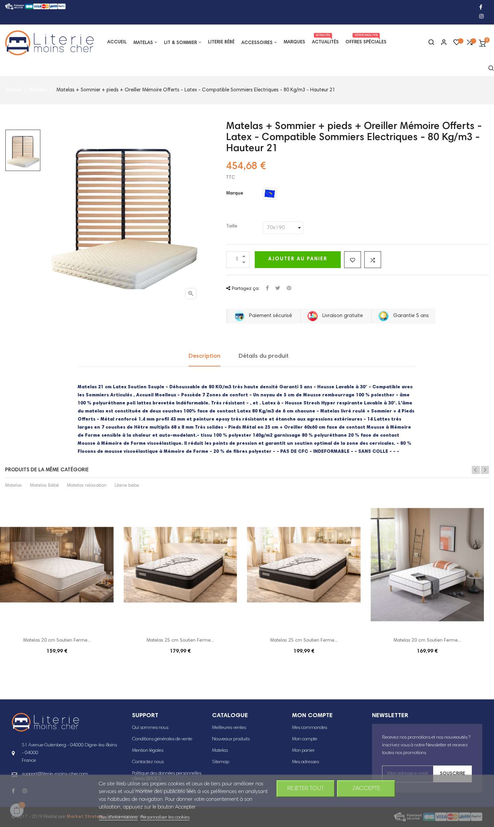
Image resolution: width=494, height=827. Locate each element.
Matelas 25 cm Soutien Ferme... (180, 640)
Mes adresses (305, 762)
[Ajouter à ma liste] (352, 259)
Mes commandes (309, 728)
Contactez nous (148, 762)
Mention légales (147, 750)
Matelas (13, 485)
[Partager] (267, 288)
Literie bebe (127, 485)
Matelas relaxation (87, 485)
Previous (476, 470)
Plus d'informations (118, 817)
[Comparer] (469, 44)
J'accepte (366, 789)
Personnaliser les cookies (165, 817)
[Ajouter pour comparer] (372, 259)
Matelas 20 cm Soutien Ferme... (56, 640)
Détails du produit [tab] (264, 356)
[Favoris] (456, 44)
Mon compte (304, 739)
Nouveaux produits (231, 739)
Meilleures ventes (229, 728)
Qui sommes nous (150, 728)
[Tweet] (277, 288)
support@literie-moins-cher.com (55, 774)
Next (485, 470)
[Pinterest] (289, 288)
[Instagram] (481, 16)
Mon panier (303, 750)
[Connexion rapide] (441, 43)
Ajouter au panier (297, 259)
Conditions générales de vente (162, 739)
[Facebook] (480, 7)
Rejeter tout (305, 789)
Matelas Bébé (44, 485)
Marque (234, 193)
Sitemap (220, 762)
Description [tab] (204, 356)
